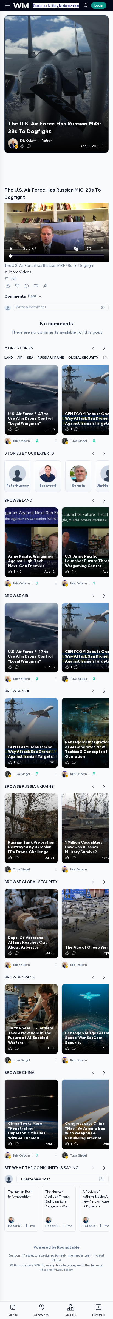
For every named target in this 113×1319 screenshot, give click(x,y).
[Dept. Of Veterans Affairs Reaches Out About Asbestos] (31, 923)
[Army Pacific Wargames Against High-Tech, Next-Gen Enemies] (31, 542)
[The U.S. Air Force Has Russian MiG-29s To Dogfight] (56, 84)
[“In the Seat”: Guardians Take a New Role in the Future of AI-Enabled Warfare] (31, 1019)
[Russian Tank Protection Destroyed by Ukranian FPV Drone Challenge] (31, 828)
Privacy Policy (63, 1270)
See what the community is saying (41, 1168)
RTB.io (56, 1260)
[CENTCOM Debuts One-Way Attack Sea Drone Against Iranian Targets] (31, 733)
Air (14, 279)
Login (98, 5)
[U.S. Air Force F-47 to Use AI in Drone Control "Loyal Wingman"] (31, 400)
